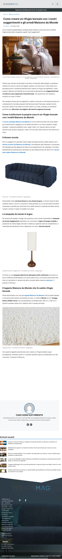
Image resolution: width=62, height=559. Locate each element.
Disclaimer (56, 556)
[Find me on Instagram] (28, 424)
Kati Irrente (6, 26)
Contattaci (4, 537)
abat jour (49, 280)
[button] (53, 4)
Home (5, 14)
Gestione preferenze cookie (55, 557)
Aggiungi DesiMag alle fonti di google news (31, 10)
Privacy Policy (45, 556)
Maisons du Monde (14, 14)
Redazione (35, 556)
